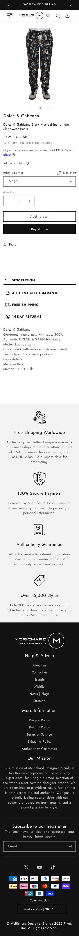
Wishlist (40, 686)
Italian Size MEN (13, 173)
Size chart (69, 173)
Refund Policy (39, 727)
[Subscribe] (70, 846)
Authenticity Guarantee (39, 748)
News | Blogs (39, 693)
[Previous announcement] (8, 5)
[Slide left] (30, 108)
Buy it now (39, 229)
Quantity (8, 192)
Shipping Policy (39, 741)
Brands (39, 679)
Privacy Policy (39, 720)
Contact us (40, 672)
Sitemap (39, 700)
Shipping (23, 142)
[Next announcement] (71, 5)
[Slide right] (49, 108)
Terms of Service (39, 734)
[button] (10, 15)
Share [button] (12, 244)
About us (40, 665)
